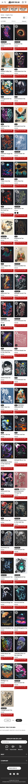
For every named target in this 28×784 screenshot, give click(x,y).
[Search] (6, 2)
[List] (26, 18)
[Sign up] (25, 742)
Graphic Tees (9, 15)
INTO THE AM (15, 780)
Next (18, 720)
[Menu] (2, 2)
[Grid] (24, 18)
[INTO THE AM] (14, 2)
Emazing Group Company (19, 781)
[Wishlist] (2, 26)
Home (2, 15)
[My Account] (22, 2)
